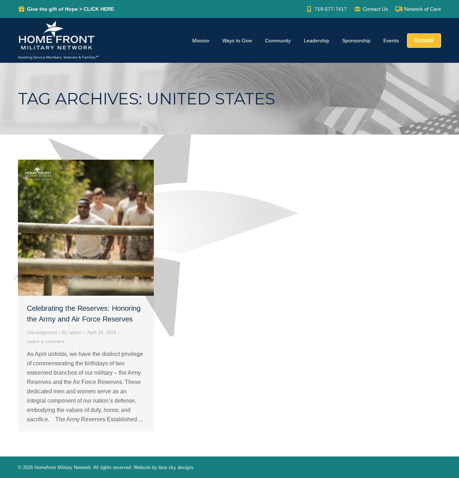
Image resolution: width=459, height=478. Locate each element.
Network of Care (422, 9)
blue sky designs (176, 467)
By (72, 332)
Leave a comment (45, 341)
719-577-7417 (330, 9)
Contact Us (375, 9)
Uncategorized (42, 332)
